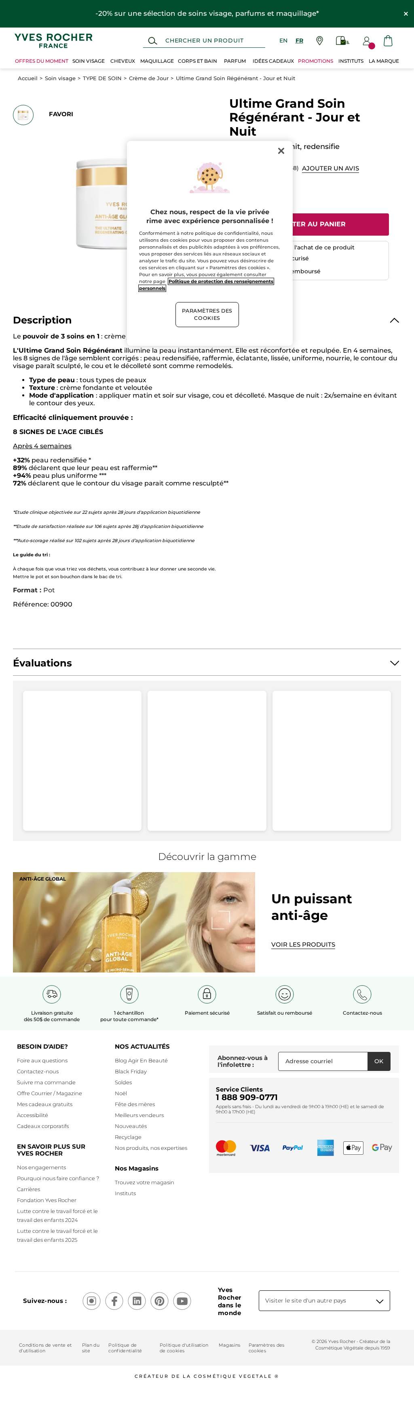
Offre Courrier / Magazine (49, 1093)
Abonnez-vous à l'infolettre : (243, 1061)
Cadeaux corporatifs (43, 1126)
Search (152, 41)
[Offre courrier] (343, 40)
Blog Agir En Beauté (141, 1060)
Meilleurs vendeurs (139, 1115)
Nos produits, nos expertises (151, 1148)
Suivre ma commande (46, 1082)
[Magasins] (319, 40)
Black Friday (131, 1071)
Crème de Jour (149, 78)
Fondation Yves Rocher (46, 1200)
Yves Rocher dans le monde (229, 1301)
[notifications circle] (371, 46)
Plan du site (90, 1348)
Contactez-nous (38, 1071)
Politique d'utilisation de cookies (184, 1348)
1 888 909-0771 (247, 1097)
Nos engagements (41, 1167)
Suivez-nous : (45, 1301)
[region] (210, 243)
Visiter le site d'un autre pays (305, 1300)
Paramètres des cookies (267, 1348)
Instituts (125, 1193)
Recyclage (128, 1137)
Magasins (230, 1345)
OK (378, 1061)
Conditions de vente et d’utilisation (45, 1348)
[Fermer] (281, 151)
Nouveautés (131, 1126)
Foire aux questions (42, 1060)
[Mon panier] (388, 41)
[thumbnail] (23, 115)
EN (283, 40)
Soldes (123, 1082)
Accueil (28, 78)
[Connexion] (367, 41)
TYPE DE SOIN (102, 78)
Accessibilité (32, 1115)
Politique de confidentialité (125, 1348)
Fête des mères (135, 1104)
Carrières (28, 1189)
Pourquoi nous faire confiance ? (58, 1178)
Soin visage (60, 78)
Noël (121, 1093)
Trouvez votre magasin (144, 1182)
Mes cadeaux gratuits (44, 1104)
